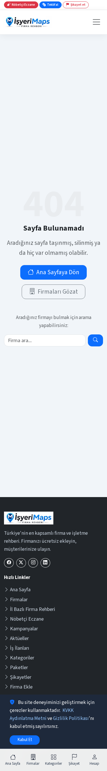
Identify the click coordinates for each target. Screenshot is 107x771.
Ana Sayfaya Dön (57, 272)
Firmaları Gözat (58, 291)
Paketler (19, 667)
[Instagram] (33, 563)
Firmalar (19, 599)
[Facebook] (9, 563)
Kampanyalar (24, 628)
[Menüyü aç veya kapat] (96, 22)
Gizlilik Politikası (71, 718)
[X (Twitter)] (21, 563)
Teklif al (52, 4)
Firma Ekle (21, 687)
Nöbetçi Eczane (27, 619)
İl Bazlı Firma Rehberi (32, 609)
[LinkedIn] (45, 563)
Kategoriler (22, 657)
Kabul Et (24, 740)
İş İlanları (19, 648)
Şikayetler (20, 677)
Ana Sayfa (20, 589)
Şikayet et (78, 4)
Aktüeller (19, 638)
